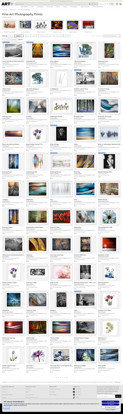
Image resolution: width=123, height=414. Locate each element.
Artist (26, 36)
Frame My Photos (98, 6)
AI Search (95, 3)
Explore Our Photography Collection (61, 1)
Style (50, 36)
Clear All (20, 39)
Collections (13, 9)
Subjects (4, 9)
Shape (34, 36)
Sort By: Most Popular (110, 36)
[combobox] (51, 4)
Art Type (42, 36)
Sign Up (118, 396)
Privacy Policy (7, 408)
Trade (112, 4)
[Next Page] (102, 36)
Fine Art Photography (24, 9)
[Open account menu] (107, 4)
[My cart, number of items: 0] (120, 4)
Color (56, 36)
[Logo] (7, 4)
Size (10, 36)
